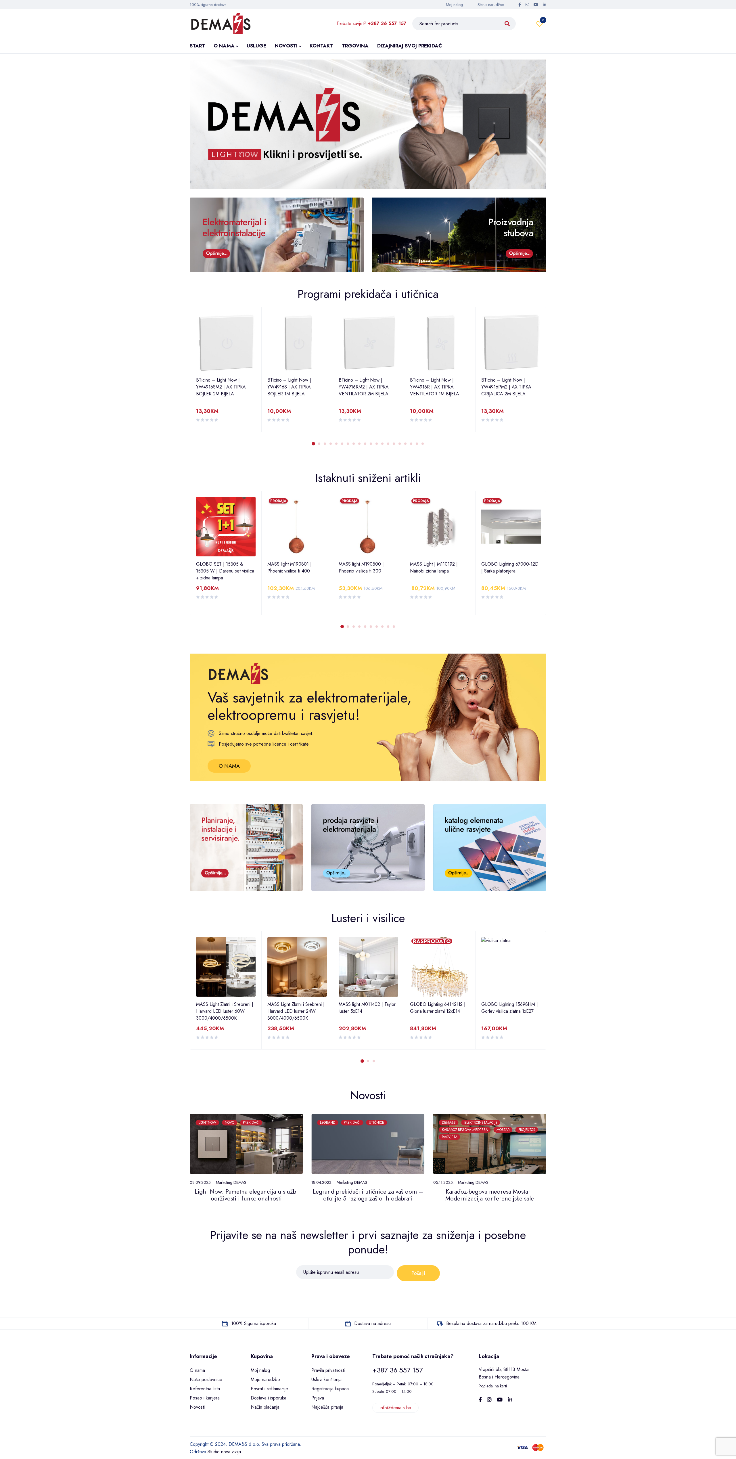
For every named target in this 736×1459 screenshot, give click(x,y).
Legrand (206, 1122)
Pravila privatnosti (328, 1370)
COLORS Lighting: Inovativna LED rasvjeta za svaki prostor (490, 1195)
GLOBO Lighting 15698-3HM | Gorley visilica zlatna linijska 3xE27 (510, 1011)
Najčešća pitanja (327, 1407)
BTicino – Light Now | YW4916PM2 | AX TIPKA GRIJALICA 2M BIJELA (435, 387)
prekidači (230, 1122)
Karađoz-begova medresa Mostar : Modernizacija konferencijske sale (368, 1195)
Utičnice (254, 1122)
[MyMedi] (489, 847)
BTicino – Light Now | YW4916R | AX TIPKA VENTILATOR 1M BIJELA (363, 387)
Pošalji (418, 1273)
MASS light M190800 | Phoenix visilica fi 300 (290, 567)
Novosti (197, 1407)
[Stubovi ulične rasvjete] (459, 235)
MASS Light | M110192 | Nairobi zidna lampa (362, 567)
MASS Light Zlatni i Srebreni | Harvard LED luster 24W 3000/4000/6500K (224, 1011)
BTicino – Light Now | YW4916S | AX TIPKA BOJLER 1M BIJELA (218, 387)
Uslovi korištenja (326, 1379)
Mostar (381, 1129)
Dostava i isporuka (268, 1398)
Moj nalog (454, 4)
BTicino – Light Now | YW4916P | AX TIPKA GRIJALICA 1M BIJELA (503, 387)
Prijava (317, 1398)
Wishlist (543, 20)
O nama (197, 1370)
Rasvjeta (328, 1137)
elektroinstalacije (358, 1122)
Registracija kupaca (330, 1388)
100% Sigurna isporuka (253, 1323)
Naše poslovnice (206, 1379)
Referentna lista (205, 1388)
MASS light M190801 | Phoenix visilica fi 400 (218, 567)
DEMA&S (327, 1122)
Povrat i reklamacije (269, 1388)
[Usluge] (246, 847)
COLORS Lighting (456, 1122)
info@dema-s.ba (395, 1407)
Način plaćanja (265, 1407)
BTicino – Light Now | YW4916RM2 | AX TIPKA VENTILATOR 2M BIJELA (292, 387)
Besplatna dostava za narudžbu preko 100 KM (491, 1323)
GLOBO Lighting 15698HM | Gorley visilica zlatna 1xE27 (438, 1007)
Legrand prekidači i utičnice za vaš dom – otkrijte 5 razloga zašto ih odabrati (246, 1195)
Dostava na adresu (372, 1323)
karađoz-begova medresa (343, 1129)
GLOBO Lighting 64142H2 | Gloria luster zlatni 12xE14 (366, 1007)
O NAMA (229, 766)
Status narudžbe (491, 4)
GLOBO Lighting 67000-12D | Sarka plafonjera (438, 567)
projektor (404, 1129)
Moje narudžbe (265, 1379)
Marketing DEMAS (230, 1182)
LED (482, 1122)
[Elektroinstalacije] (277, 235)
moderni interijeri (510, 1122)
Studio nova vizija (224, 1451)
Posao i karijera (205, 1398)
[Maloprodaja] (367, 847)
